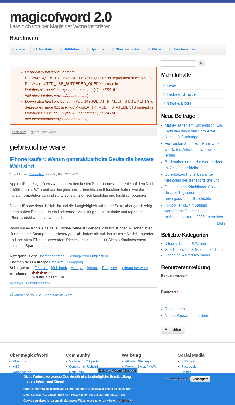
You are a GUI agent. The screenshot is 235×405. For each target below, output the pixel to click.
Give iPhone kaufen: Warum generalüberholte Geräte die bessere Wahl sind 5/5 (49, 272)
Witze (156, 49)
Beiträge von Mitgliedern (88, 256)
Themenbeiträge (51, 256)
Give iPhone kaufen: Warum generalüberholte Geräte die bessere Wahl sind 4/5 (45, 272)
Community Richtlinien (85, 366)
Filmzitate (44, 49)
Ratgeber (109, 268)
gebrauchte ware (134, 268)
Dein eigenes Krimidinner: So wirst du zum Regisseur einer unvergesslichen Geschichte (193, 193)
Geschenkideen (185, 49)
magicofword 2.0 (61, 17)
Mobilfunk (59, 268)
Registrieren (175, 309)
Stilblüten (71, 49)
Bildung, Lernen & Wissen (186, 243)
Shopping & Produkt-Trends (187, 255)
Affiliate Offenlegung (139, 361)
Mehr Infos (125, 400)
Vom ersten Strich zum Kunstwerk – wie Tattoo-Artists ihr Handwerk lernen (193, 149)
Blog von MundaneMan (38, 282)
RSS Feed (188, 361)
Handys (77, 268)
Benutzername (174, 276)
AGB (16, 366)
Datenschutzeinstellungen (117, 370)
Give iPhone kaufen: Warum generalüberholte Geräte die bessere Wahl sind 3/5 (41, 272)
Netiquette (76, 372)
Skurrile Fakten (128, 49)
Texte (171, 85)
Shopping (75, 262)
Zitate (20, 49)
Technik (41, 268)
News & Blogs (179, 103)
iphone (92, 268)
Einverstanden (177, 379)
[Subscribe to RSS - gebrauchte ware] (41, 295)
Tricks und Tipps (181, 94)
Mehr (221, 224)
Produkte (56, 262)
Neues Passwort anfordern (186, 315)
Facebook (188, 366)
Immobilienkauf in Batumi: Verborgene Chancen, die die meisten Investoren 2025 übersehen (194, 211)
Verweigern (200, 379)
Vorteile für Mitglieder (84, 361)
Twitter (186, 372)
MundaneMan (36, 174)
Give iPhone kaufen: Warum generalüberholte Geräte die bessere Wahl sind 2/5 (37, 272)
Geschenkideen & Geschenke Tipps (194, 249)
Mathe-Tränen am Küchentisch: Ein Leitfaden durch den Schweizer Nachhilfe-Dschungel (193, 131)
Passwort (170, 292)
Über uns (19, 361)
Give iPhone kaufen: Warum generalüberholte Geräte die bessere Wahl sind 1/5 (34, 272)
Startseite (19, 132)
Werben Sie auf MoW (140, 366)
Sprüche (97, 49)
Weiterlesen (16, 282)
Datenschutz (22, 372)
